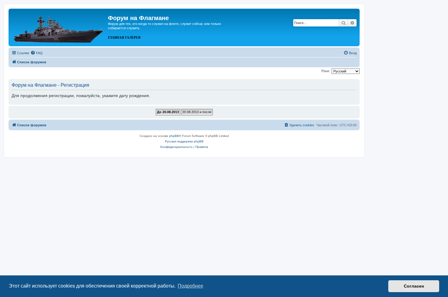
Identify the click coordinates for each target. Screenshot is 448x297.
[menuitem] (36, 53)
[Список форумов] (59, 27)
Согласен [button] (414, 286)
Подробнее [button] (190, 285)
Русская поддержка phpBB (184, 141)
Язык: (325, 71)
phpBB (174, 136)
